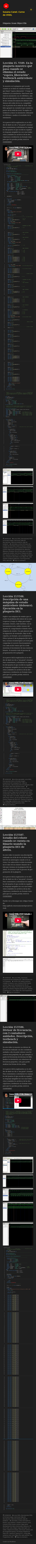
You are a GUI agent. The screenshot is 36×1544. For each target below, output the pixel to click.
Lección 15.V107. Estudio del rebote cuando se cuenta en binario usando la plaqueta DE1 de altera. (16, 842)
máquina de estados (8, 553)
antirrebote (14, 544)
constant (28, 546)
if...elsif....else (24, 794)
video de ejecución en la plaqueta (20, 785)
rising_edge (23, 555)
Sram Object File (23, 557)
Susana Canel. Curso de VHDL (14, 13)
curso (15, 548)
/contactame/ (7, 142)
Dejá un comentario (20, 560)
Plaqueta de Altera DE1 (14, 799)
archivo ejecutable (19, 779)
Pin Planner (11, 988)
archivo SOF (21, 544)
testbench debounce (14, 558)
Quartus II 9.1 (16, 555)
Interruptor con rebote (25, 551)
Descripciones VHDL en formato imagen (14, 781)
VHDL (4, 560)
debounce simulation (8, 551)
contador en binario (8, 548)
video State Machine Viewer (17, 786)
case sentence (12, 1522)
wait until (9, 560)
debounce (27, 549)
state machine (7, 803)
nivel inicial (17, 540)
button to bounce (21, 546)
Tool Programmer (25, 558)
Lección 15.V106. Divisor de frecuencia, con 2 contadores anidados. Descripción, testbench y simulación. (18, 1034)
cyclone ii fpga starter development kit (13, 549)
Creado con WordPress (9, 1541)
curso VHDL (17, 539)
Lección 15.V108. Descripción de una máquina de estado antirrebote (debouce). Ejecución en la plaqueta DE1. (18, 603)
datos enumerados (17, 1526)
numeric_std (13, 797)
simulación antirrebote (12, 557)
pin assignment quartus (23, 797)
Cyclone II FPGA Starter (24, 548)
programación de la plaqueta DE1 (12, 783)
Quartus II (8, 555)
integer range (17, 1528)
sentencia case (16, 801)
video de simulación (16, 542)
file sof (17, 551)
